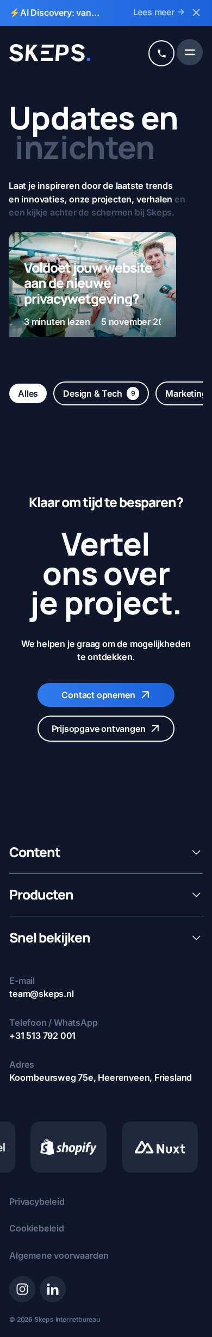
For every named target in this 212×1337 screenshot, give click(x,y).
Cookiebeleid (36, 1228)
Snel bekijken (49, 938)
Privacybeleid (36, 1201)
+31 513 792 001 (42, 1035)
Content (34, 852)
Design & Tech (99, 393)
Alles (28, 393)
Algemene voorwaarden (59, 1255)
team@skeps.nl (41, 993)
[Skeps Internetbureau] (50, 53)
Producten (41, 895)
